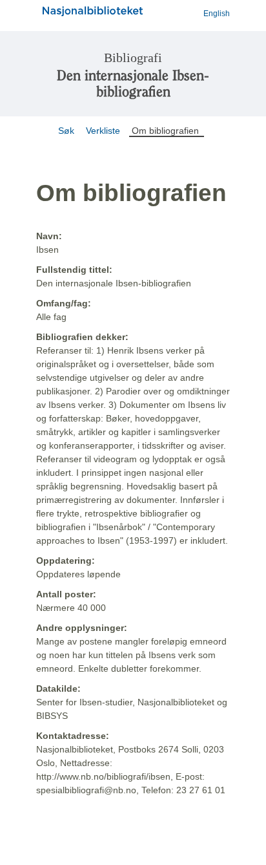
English (216, 13)
